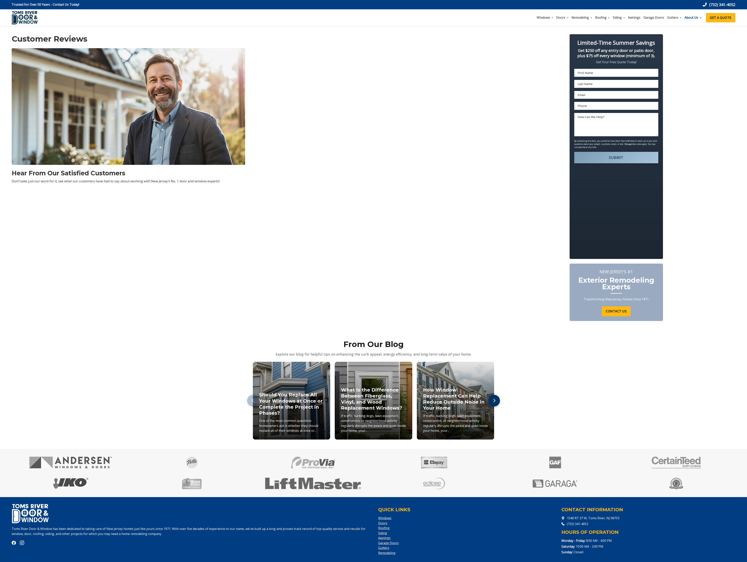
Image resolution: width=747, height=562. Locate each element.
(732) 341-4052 (721, 4)
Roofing (601, 17)
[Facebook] (14, 543)
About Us (691, 17)
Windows (543, 17)
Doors (560, 17)
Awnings (634, 17)
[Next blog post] (494, 400)
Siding (617, 17)
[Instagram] (22, 543)
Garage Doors (654, 17)
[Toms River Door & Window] (25, 17)
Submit (616, 157)
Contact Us (616, 311)
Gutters (672, 17)
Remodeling (580, 17)
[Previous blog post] (253, 400)
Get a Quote (720, 18)
